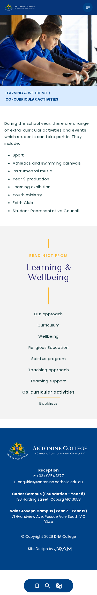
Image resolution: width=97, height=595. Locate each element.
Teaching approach (48, 369)
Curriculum (49, 325)
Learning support (48, 381)
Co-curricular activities (48, 392)
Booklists (48, 403)
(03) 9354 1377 (50, 476)
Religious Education (48, 347)
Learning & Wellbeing (26, 93)
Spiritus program (48, 358)
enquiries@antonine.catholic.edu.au (50, 482)
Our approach (48, 314)
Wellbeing (48, 336)
